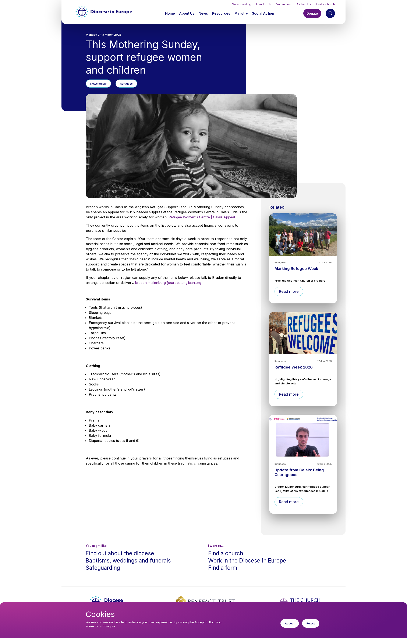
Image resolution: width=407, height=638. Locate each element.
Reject (311, 623)
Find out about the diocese (120, 553)
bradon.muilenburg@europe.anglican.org (168, 283)
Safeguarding (241, 4)
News (203, 13)
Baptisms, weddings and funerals (128, 560)
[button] (187, 13)
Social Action (263, 13)
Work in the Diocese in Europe (247, 560)
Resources (221, 13)
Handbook (263, 4)
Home (170, 13)
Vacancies (283, 4)
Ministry (241, 13)
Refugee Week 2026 (294, 367)
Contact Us (303, 4)
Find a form (222, 567)
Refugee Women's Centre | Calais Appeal (202, 217)
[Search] (330, 13)
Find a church (325, 4)
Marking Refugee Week (296, 268)
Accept (289, 623)
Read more (289, 291)
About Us (186, 13)
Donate (312, 13)
